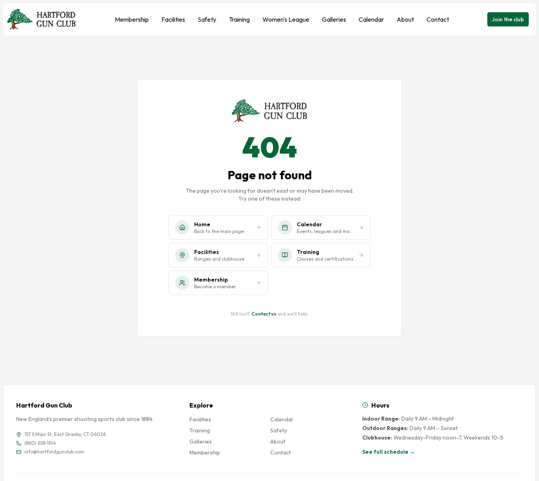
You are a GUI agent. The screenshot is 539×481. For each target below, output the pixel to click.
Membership (132, 19)
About (405, 19)
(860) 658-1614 (40, 443)
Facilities (173, 19)
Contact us (263, 314)
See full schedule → (388, 451)
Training (239, 19)
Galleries (334, 19)
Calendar (371, 19)
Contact (438, 19)
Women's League (285, 19)
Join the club (508, 19)
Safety (207, 19)
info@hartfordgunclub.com (54, 452)
